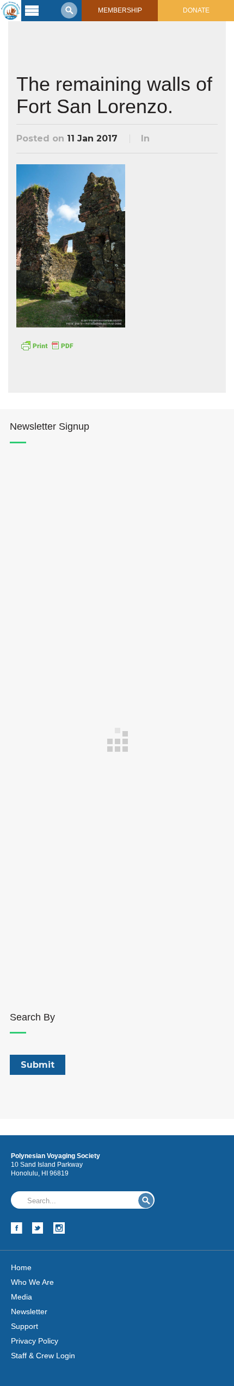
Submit (145, 1200)
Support (24, 1326)
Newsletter (29, 1311)
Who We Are (32, 1282)
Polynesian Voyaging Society (10, 10)
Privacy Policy (34, 1340)
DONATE (196, 10)
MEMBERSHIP (120, 10)
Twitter (38, 1228)
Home (21, 1267)
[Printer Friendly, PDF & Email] (46, 345)
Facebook (16, 1228)
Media (21, 1296)
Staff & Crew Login (43, 1355)
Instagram (59, 1228)
